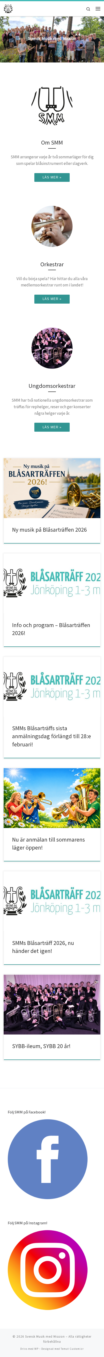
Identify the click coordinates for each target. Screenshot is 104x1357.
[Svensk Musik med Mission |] (8, 8)
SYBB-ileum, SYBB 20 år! (41, 1046)
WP (36, 1348)
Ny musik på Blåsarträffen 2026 (49, 529)
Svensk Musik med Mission (45, 1336)
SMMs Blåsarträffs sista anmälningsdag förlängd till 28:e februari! (51, 736)
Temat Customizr (72, 1348)
